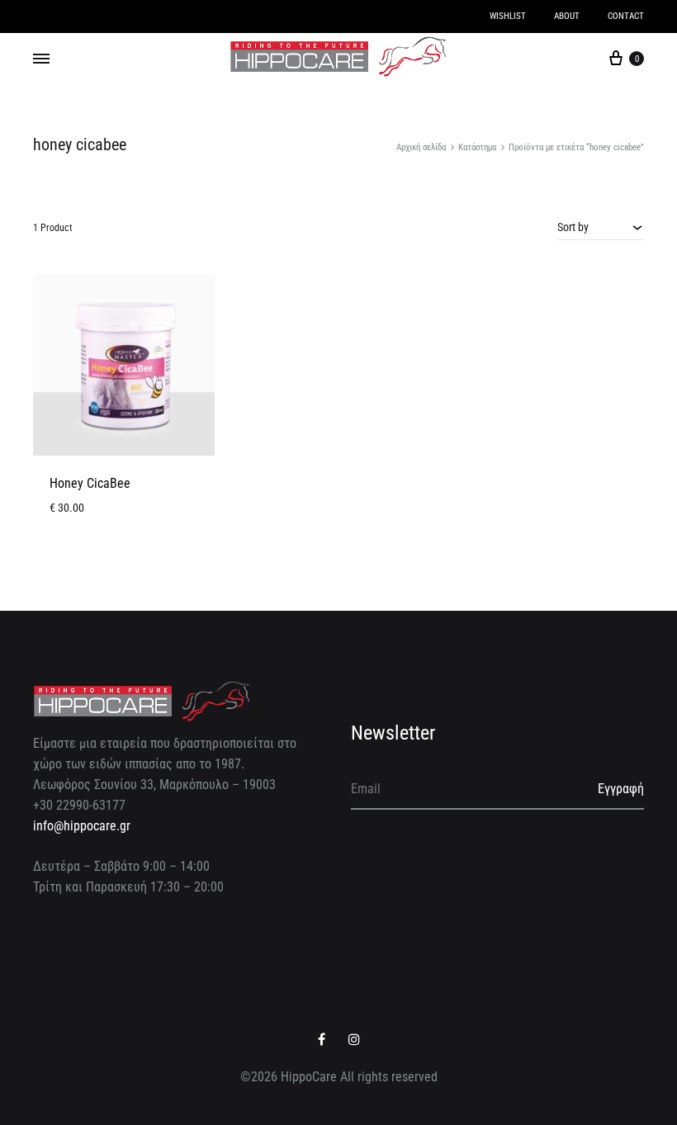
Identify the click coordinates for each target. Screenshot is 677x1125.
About (567, 16)
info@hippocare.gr (81, 826)
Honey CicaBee (90, 483)
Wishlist (508, 16)
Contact (626, 16)
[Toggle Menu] (41, 59)
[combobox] (600, 227)
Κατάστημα (477, 147)
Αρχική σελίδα (421, 147)
